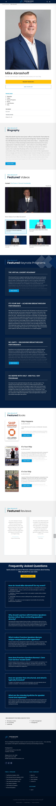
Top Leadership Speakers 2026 (13, 781)
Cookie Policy (27, 802)
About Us (33, 775)
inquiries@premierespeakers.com (16, 758)
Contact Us (33, 781)
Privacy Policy (19, 802)
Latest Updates (34, 779)
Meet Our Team (34, 777)
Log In (32, 789)
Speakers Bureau (5, 4)
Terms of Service (35, 802)
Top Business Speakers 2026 (12, 775)
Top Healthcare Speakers (12, 785)
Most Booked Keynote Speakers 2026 (14, 777)
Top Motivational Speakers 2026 (13, 779)
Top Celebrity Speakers (11, 783)
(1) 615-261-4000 (13, 755)
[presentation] (55, 536)
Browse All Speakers (11, 787)
